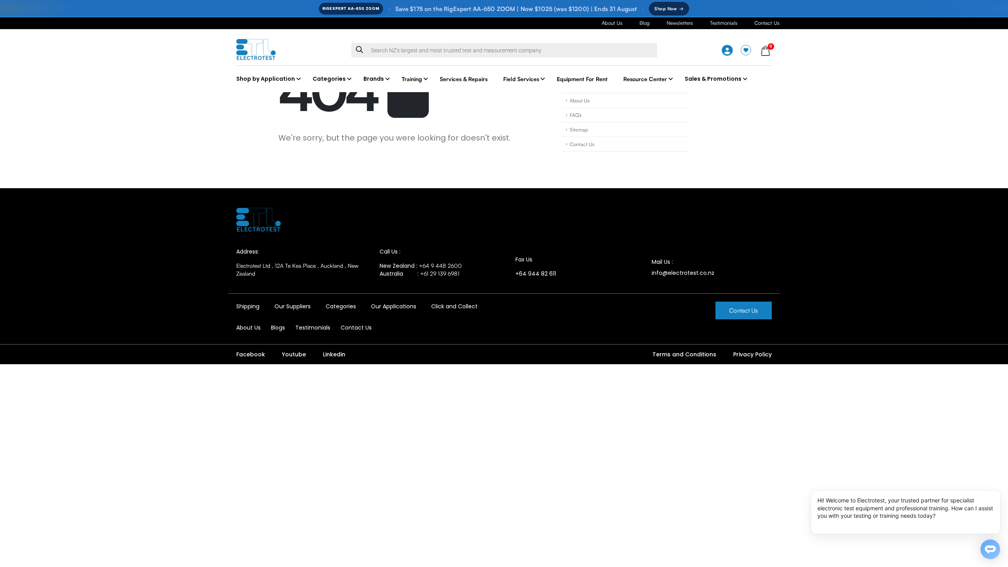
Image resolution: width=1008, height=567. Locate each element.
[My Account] (727, 50)
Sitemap (579, 129)
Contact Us (767, 23)
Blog (644, 23)
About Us (612, 23)
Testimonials (723, 23)
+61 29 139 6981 (440, 273)
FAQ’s (576, 115)
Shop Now (669, 8)
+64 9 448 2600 (440, 265)
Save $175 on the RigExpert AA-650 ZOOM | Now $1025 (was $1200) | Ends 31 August (516, 9)
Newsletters (680, 23)
